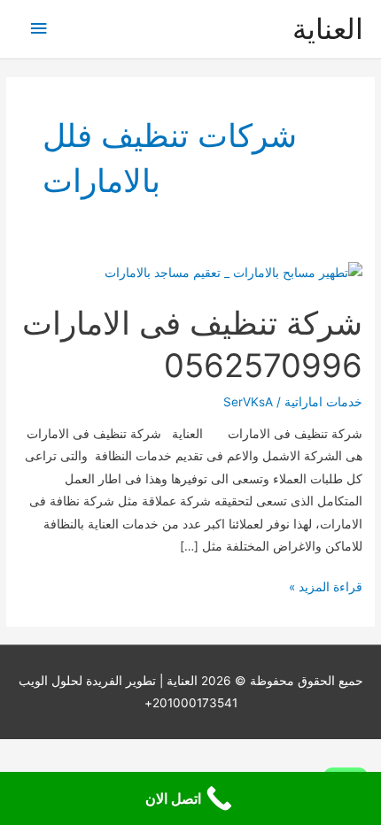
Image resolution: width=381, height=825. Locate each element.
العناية (327, 29)
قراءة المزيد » (325, 588)
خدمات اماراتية (323, 402)
